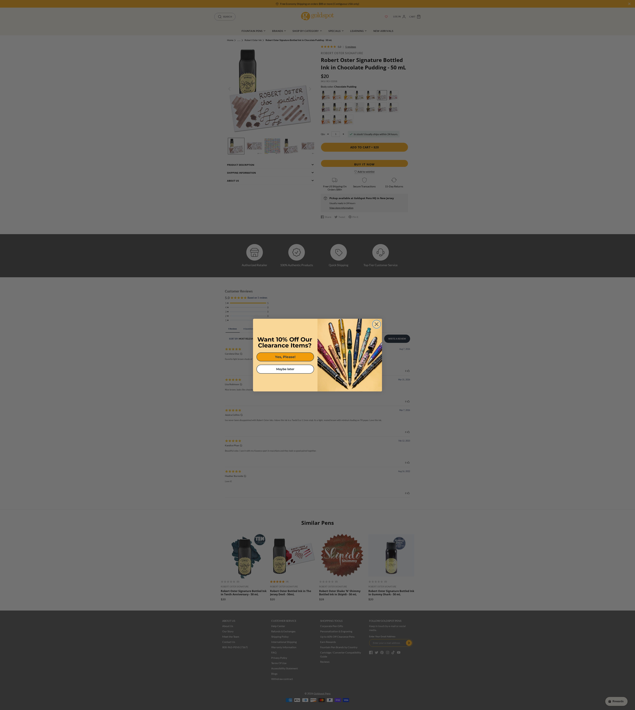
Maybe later (285, 369)
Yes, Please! (285, 357)
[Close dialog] (376, 324)
